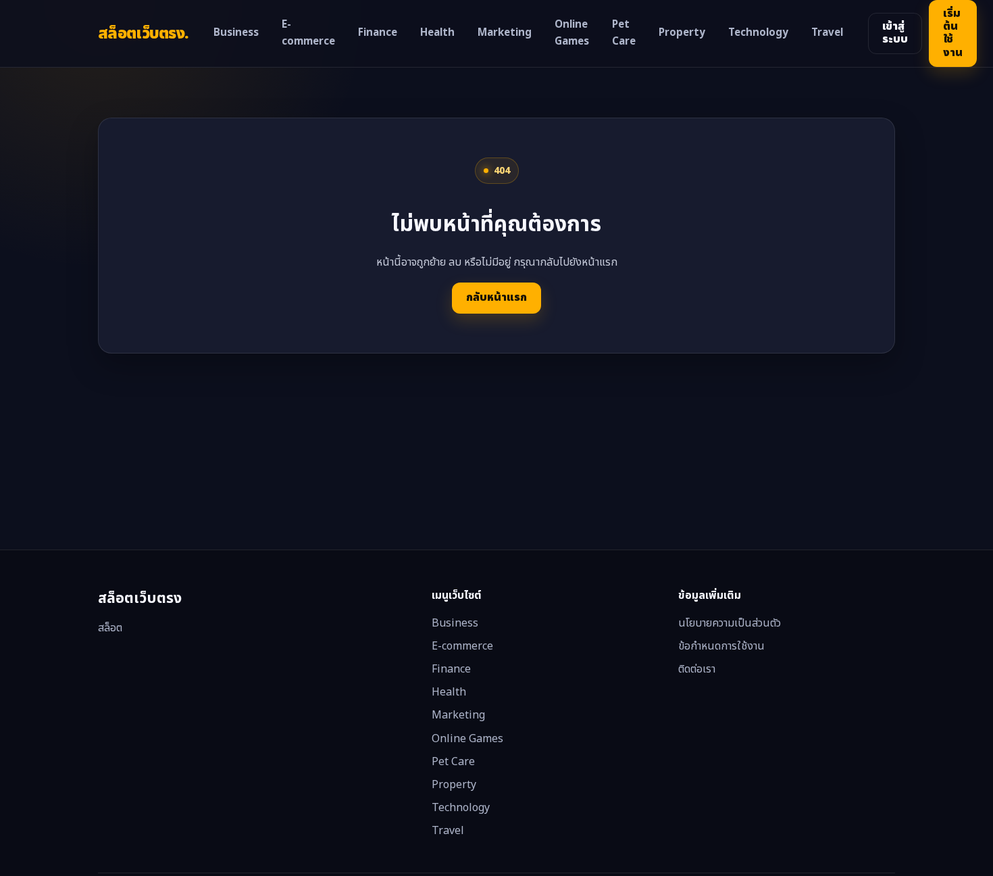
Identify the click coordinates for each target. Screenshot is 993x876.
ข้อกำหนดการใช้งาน (721, 646)
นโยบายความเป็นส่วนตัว (729, 623)
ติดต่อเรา (696, 669)
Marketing (505, 33)
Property (682, 33)
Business (236, 33)
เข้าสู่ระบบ (895, 32)
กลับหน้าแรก (496, 297)
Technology (758, 33)
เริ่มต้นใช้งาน (953, 33)
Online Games (572, 33)
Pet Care (624, 33)
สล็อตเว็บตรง (143, 33)
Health (437, 33)
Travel (827, 33)
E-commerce (308, 33)
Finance (377, 33)
